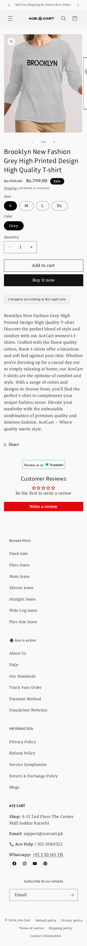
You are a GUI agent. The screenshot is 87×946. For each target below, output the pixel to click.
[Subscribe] (71, 895)
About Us (17, 653)
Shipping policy (60, 928)
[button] (10, 18)
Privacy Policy (22, 742)
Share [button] (14, 444)
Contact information (45, 936)
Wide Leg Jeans (23, 610)
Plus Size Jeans (23, 622)
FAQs (14, 665)
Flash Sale (18, 553)
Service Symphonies (28, 764)
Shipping (10, 188)
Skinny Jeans (21, 587)
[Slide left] (33, 142)
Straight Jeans (22, 599)
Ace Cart (24, 920)
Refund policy (46, 920)
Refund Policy (22, 753)
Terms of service (31, 928)
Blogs (14, 787)
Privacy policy (72, 920)
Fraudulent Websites (28, 710)
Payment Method (25, 699)
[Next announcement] (78, 5)
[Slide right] (54, 142)
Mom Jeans (19, 576)
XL (59, 205)
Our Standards (22, 676)
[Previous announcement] (9, 5)
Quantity (11, 237)
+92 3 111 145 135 (48, 854)
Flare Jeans (19, 565)
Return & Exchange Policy (33, 776)
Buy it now (43, 280)
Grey (13, 226)
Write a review (43, 506)
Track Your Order (25, 687)
